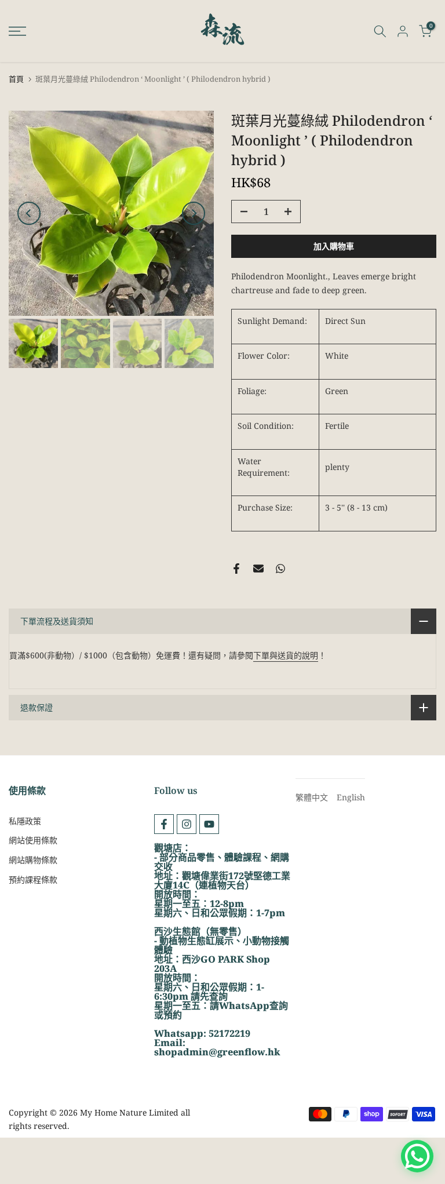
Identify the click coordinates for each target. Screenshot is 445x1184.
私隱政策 (25, 820)
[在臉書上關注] (164, 824)
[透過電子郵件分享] (258, 568)
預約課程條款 (33, 879)
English (351, 797)
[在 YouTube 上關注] (209, 824)
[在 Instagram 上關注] (186, 824)
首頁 (16, 79)
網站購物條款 (33, 859)
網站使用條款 (33, 840)
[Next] (193, 213)
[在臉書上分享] (236, 568)
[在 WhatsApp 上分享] (280, 568)
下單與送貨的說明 (285, 655)
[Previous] (29, 213)
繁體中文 (312, 797)
